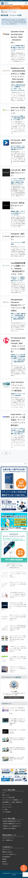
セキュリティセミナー (7, 807)
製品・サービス (5, 795)
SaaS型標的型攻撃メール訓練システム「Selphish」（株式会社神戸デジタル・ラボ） (18, 268)
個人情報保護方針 (6, 856)
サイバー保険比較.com (7, 840)
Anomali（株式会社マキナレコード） (17, 205)
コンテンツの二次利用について (9, 854)
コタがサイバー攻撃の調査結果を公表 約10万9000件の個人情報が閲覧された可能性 (18, 627)
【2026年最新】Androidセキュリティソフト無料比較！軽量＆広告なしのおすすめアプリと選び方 (18, 594)
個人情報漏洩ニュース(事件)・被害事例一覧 (12, 802)
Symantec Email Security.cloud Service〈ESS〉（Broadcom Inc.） (17, 37)
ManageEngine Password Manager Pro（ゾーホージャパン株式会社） (18, 305)
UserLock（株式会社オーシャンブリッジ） (18, 110)
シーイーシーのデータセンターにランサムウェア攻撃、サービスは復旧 (18, 573)
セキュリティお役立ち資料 (8, 797)
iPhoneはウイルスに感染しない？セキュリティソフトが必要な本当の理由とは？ (18, 668)
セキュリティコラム (6, 804)
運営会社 (4, 861)
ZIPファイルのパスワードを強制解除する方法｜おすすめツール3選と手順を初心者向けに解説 (18, 637)
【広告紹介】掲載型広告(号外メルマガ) (11, 821)
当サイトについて (6, 849)
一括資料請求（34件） (23, 869)
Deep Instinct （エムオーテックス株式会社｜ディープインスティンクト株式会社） (18, 419)
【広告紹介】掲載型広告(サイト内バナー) (11, 823)
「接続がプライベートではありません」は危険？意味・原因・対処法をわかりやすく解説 (18, 648)
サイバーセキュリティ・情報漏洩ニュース (12, 799)
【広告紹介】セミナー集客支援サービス (11, 826)
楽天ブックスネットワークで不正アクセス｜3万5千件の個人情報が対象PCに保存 (18, 616)
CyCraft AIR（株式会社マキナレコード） (18, 172)
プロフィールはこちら (14, 697)
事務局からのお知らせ (7, 852)
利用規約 (4, 859)
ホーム (3, 792)
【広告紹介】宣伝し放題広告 (8, 828)
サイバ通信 (4, 809)
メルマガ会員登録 (6, 811)
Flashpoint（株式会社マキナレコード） (18, 236)
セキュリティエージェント (8, 837)
